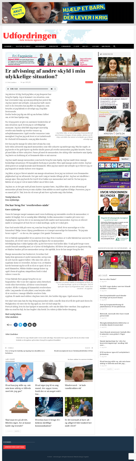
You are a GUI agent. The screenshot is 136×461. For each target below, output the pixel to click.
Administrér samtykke (14, 447)
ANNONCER (53, 46)
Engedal (86, 457)
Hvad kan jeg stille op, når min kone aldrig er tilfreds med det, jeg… (115, 362)
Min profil (106, 46)
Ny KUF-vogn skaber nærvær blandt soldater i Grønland (115, 287)
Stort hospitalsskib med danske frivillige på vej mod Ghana (113, 296)
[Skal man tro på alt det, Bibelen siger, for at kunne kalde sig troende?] (19, 407)
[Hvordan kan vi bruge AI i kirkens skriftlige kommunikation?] (49, 407)
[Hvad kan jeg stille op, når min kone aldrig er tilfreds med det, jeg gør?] (19, 372)
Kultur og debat (23, 46)
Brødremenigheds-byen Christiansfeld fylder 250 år (73, 351)
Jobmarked (66, 46)
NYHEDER (7, 46)
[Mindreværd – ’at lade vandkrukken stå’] (79, 372)
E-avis (76, 46)
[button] (114, 46)
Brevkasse (89, 82)
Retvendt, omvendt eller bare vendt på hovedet (114, 315)
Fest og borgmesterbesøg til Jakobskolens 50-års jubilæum (112, 305)
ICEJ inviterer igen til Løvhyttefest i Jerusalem (115, 353)
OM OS (85, 46)
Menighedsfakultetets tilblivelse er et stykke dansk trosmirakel (114, 324)
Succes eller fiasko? (108, 279)
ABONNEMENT (40, 46)
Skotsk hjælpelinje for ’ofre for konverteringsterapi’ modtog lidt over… (114, 343)
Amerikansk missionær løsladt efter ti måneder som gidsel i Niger (115, 333)
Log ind (95, 46)
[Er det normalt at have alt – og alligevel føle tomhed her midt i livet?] (79, 407)
